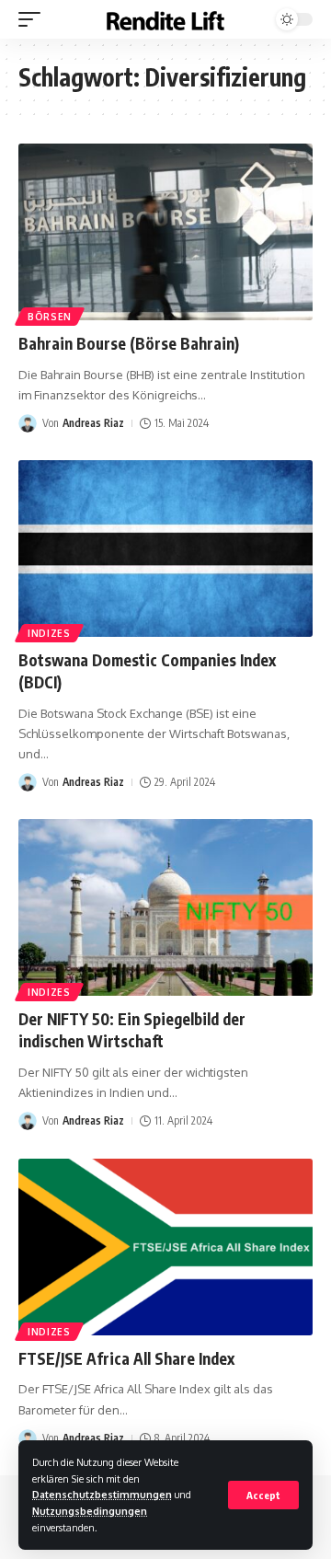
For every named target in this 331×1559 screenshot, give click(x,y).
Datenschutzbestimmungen (102, 1494)
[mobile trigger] (34, 19)
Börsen (50, 316)
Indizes (49, 633)
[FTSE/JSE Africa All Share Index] (165, 1247)
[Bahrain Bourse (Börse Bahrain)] (165, 232)
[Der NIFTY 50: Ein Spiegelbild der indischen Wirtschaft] (165, 907)
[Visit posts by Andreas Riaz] (27, 423)
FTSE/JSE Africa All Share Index (126, 1358)
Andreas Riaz (93, 423)
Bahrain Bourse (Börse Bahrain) (128, 343)
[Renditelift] (165, 19)
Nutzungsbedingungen (89, 1511)
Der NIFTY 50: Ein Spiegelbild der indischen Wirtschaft (131, 1030)
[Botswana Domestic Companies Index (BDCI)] (165, 548)
